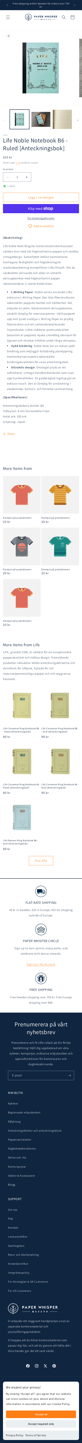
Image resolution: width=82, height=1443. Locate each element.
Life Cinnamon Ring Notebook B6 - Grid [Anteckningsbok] (59, 730)
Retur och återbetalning (23, 1254)
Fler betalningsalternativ (41, 218)
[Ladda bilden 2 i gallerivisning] (41, 119)
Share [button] (11, 434)
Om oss (13, 1209)
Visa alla (41, 860)
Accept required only (41, 1423)
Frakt (18, 162)
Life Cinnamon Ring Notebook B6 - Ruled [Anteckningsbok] (21, 730)
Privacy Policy (14, 1435)
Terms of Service (35, 1435)
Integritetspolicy (18, 1272)
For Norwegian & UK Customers (28, 1281)
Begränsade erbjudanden (24, 1112)
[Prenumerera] (69, 1075)
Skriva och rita (17, 1157)
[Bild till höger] (77, 120)
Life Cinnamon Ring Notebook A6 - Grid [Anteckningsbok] (60, 786)
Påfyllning (14, 1121)
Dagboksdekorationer (22, 1148)
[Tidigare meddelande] (7, 5)
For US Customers (19, 1291)
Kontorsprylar (17, 1166)
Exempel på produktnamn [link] (17, 517)
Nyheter (13, 1103)
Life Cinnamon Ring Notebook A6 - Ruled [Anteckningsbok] (21, 786)
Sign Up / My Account (41, 964)
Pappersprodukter (20, 1139)
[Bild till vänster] (4, 120)
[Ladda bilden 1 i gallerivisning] (19, 119)
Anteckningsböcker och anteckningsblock (35, 1130)
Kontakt (13, 1227)
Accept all (41, 1414)
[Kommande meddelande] (74, 5)
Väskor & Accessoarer (21, 1175)
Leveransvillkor (18, 1236)
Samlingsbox (16, 1246)
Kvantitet (8, 169)
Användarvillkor (18, 1263)
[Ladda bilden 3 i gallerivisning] (62, 119)
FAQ (10, 1218)
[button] (8, 17)
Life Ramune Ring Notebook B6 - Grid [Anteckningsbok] (20, 842)
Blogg (11, 1184)
